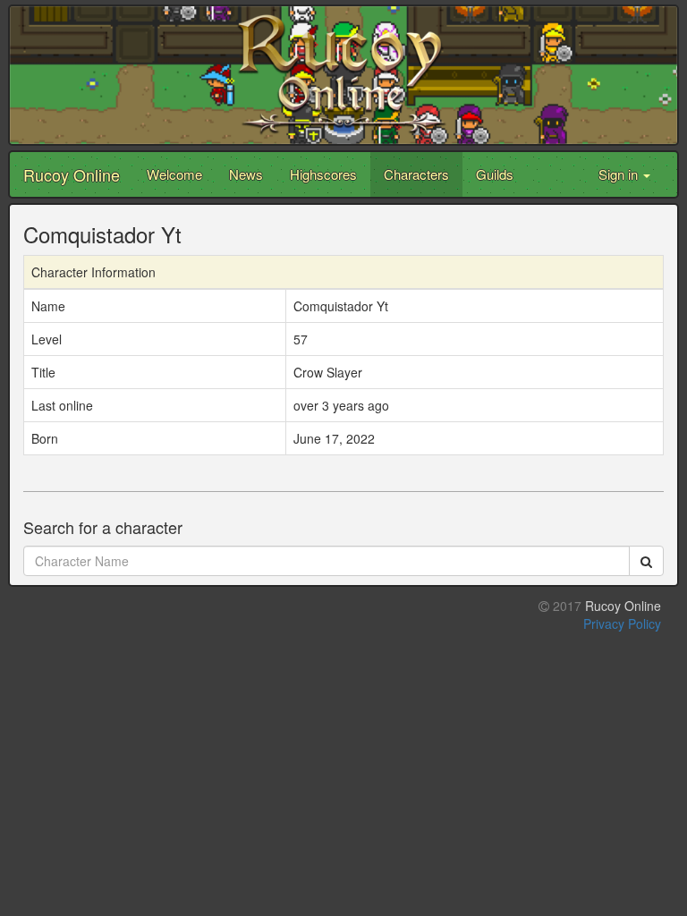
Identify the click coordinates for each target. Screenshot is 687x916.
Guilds (494, 174)
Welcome (174, 174)
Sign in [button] (619, 174)
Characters (416, 174)
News (246, 174)
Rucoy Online (71, 174)
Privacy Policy (622, 623)
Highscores (323, 174)
